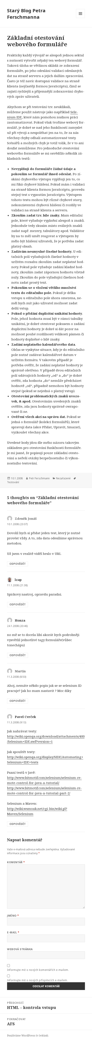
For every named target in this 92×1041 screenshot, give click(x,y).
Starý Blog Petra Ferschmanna (26, 13)
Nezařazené (63, 478)
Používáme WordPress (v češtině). (28, 1035)
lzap (18, 579)
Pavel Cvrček (25, 717)
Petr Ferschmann (39, 478)
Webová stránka (20, 949)
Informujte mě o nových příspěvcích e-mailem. (37, 980)
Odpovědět (17, 564)
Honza (20, 620)
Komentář (16, 862)
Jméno (13, 915)
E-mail (13, 932)
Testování (13, 482)
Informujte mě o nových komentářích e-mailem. (38, 970)
